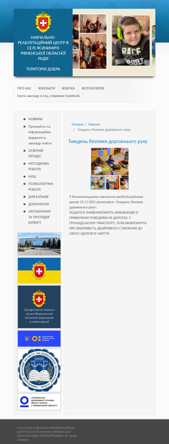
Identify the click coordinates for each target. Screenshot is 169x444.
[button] (124, 150)
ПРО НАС (24, 88)
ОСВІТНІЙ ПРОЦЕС (35, 153)
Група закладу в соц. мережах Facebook (48, 96)
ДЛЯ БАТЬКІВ (38, 197)
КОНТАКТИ (46, 88)
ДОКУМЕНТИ (38, 204)
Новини (94, 124)
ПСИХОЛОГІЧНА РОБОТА (40, 187)
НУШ (32, 177)
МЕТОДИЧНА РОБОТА (38, 166)
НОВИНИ (35, 119)
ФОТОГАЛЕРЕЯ (93, 88)
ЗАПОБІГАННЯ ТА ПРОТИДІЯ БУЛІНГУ (39, 217)
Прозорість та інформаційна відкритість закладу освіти (39, 135)
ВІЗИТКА (68, 88)
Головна (78, 124)
